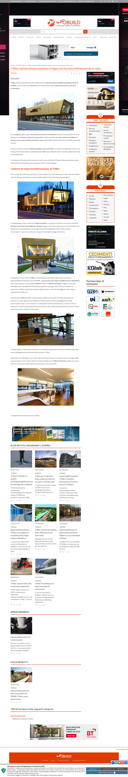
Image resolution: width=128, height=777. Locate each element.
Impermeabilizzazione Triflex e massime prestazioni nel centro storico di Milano (68, 480)
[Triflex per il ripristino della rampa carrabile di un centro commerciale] (46, 459)
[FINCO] (108, 306)
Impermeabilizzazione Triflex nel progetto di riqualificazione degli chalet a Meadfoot (20, 534)
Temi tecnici (30, 37)
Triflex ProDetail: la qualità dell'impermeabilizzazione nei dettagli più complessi (21, 480)
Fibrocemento (108, 195)
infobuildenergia (16, 1)
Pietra (106, 201)
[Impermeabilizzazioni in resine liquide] (21, 625)
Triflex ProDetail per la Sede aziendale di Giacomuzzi (44, 586)
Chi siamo (45, 760)
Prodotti (21, 37)
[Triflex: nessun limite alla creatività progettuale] (21, 566)
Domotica (92, 137)
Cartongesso (93, 208)
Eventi (95, 37)
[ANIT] (108, 299)
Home (12, 65)
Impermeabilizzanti (18, 716)
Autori (53, 760)
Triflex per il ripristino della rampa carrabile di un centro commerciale (45, 479)
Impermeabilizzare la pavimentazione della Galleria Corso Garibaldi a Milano (69, 534)
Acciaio (91, 196)
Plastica (106, 204)
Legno (106, 198)
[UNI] (93, 299)
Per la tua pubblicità (63, 760)
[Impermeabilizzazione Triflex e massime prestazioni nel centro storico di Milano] (70, 459)
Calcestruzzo (93, 205)
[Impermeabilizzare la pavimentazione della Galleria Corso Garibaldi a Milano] (70, 512)
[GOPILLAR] (93, 314)
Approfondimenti (59, 37)
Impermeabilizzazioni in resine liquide (21, 638)
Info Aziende (47, 37)
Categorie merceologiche (82, 37)
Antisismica (93, 125)
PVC (105, 208)
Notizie (38, 37)
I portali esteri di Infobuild (47, 1)
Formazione (103, 37)
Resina (106, 214)
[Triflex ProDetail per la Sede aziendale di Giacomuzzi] (46, 566)
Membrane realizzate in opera (22, 719)
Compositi (92, 218)
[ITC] (93, 291)
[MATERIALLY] (108, 291)
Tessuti (106, 217)
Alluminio (92, 199)
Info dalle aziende (21, 65)
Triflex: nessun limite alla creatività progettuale (21, 584)
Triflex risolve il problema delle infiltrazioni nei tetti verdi (46, 533)
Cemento (92, 211)
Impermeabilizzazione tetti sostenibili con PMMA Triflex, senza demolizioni (20, 695)
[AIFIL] (108, 314)
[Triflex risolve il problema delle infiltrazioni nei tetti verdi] (46, 512)
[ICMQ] (93, 306)
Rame (106, 211)
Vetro (106, 220)
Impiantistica (93, 146)
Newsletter (113, 37)
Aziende (13, 37)
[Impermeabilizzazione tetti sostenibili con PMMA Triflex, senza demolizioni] (21, 674)
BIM (90, 134)
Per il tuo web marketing (67, 1)
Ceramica (92, 215)
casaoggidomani (30, 1)
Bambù (91, 202)
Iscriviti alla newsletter (86, 1)
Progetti (69, 37)
